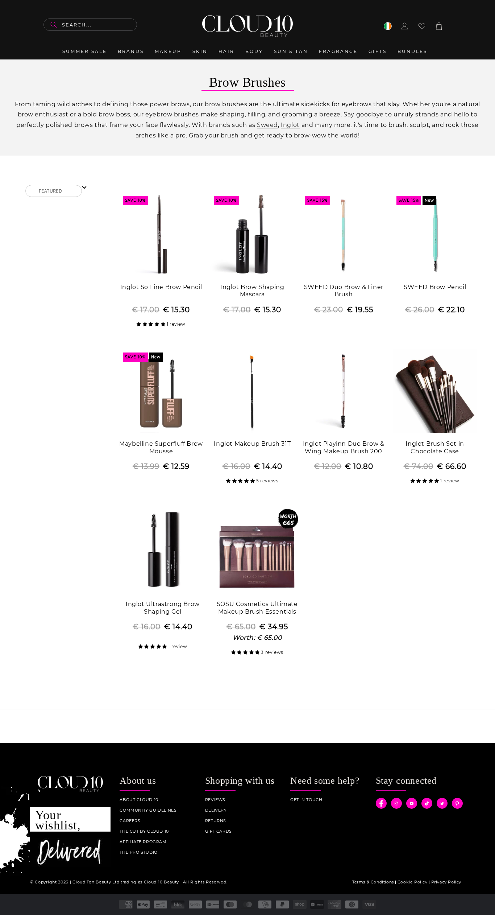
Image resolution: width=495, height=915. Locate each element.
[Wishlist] (422, 26)
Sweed (267, 124)
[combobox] (90, 24)
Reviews (215, 800)
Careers (130, 821)
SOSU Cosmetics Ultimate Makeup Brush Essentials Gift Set (257, 608)
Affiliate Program (143, 842)
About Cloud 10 (139, 800)
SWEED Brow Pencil (435, 287)
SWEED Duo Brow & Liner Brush (343, 291)
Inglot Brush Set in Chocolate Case (434, 447)
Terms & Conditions (373, 882)
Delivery (216, 810)
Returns (215, 821)
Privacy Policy (446, 882)
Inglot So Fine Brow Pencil (161, 287)
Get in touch (306, 800)
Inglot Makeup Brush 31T (252, 443)
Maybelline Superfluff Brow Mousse (161, 447)
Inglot (290, 124)
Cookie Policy (413, 882)
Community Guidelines (148, 810)
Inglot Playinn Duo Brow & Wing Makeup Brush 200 (343, 447)
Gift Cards (218, 831)
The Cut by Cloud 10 (144, 831)
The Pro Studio (138, 852)
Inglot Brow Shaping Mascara (252, 291)
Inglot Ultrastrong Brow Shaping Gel (163, 608)
